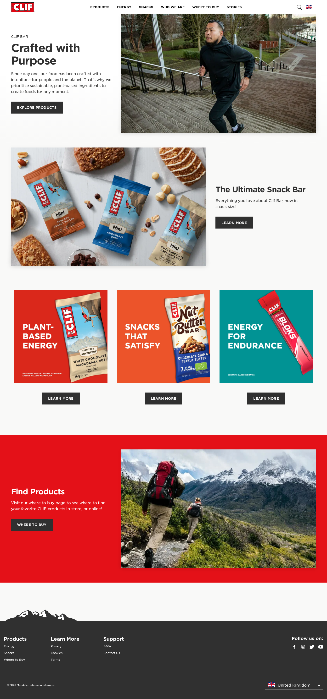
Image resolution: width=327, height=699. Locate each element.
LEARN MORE (61, 398)
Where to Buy (205, 7)
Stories (234, 7)
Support (113, 639)
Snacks (146, 7)
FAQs (107, 646)
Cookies (56, 653)
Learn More (65, 639)
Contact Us (111, 653)
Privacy (56, 646)
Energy (124, 7)
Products (99, 7)
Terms (55, 659)
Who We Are (173, 7)
